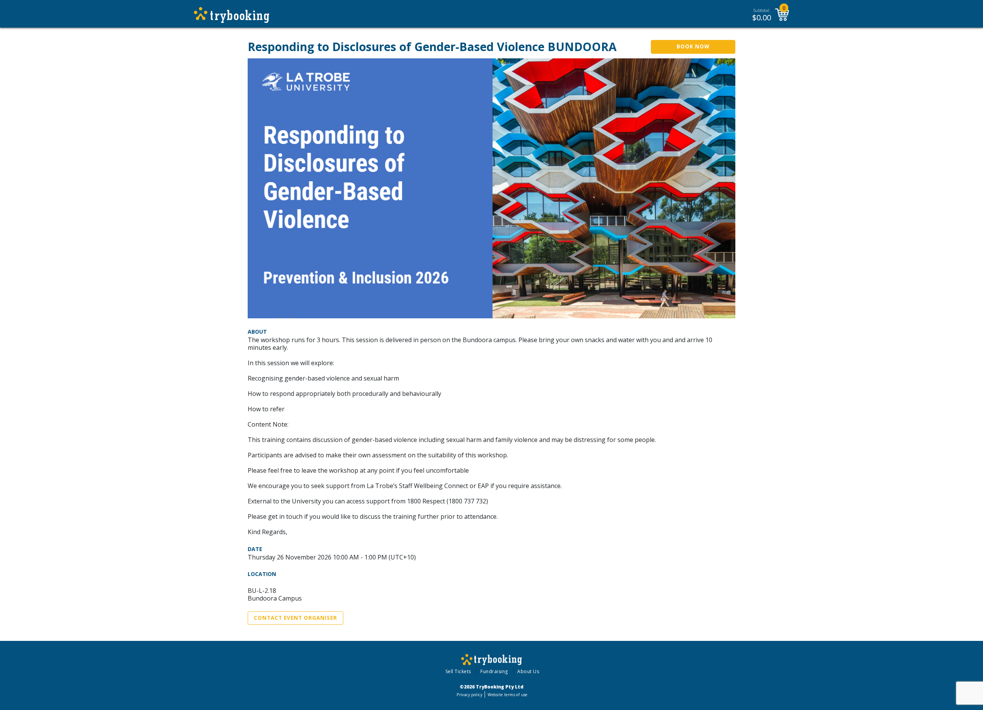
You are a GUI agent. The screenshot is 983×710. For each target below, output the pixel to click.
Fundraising (494, 671)
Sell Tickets (458, 671)
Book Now (693, 46)
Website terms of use (507, 694)
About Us (528, 671)
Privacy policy (469, 694)
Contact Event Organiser (295, 617)
